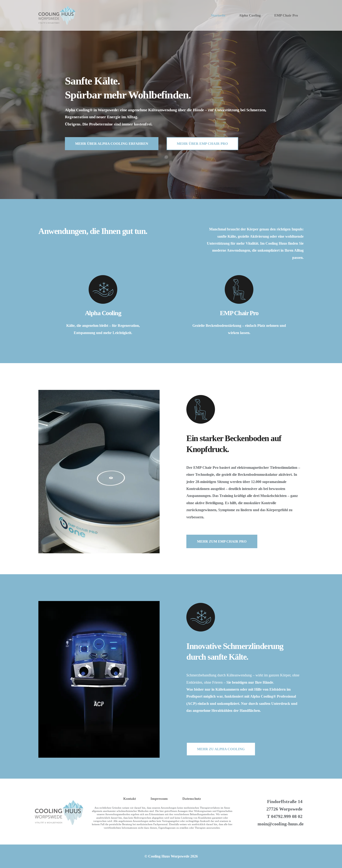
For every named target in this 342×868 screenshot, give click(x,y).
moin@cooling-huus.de (281, 823)
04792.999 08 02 (286, 816)
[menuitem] (218, 15)
